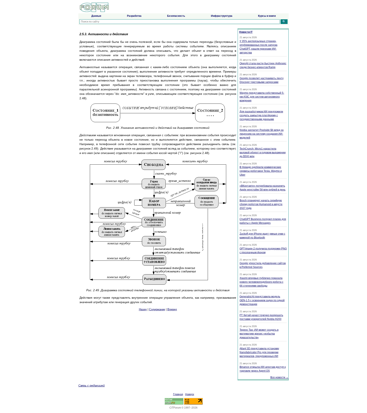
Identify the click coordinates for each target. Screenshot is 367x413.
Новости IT (246, 32)
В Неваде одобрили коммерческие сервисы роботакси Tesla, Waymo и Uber (261, 171)
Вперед (172, 309)
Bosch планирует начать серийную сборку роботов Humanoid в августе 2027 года (261, 204)
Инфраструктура (221, 15)
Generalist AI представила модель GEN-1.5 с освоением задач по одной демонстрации (262, 300)
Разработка (134, 15)
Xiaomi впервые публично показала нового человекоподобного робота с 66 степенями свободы (261, 282)
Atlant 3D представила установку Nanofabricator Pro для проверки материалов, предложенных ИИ (259, 352)
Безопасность (176, 15)
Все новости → (279, 377)
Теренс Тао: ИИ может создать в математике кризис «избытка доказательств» (259, 333)
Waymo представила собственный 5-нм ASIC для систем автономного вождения (262, 96)
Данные (96, 15)
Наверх (189, 394)
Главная (178, 394)
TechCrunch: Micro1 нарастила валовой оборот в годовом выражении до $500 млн (263, 152)
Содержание (157, 309)
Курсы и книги (267, 15)
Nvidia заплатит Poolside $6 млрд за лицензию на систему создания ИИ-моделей (262, 134)
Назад (143, 309)
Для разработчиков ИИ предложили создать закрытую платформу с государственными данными (261, 115)
